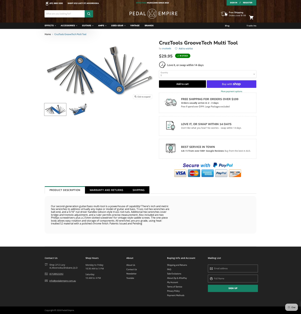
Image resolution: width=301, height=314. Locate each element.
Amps (101, 25)
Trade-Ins (251, 26)
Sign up (232, 288)
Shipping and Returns (177, 265)
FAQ (169, 269)
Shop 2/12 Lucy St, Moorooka (83, 3)
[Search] (89, 13)
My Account (172, 282)
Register (247, 2)
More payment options (231, 91)
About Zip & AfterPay (177, 278)
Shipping (139, 190)
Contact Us (131, 269)
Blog (227, 26)
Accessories (68, 25)
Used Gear (117, 25)
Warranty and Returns (106, 190)
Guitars (87, 25)
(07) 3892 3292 (56, 3)
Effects (49, 25)
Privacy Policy (173, 290)
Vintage (135, 25)
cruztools (166, 48)
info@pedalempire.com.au (62, 280)
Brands (149, 25)
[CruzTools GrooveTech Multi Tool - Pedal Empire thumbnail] (55, 109)
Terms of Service (174, 286)
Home (48, 34)
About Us (130, 265)
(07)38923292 (56, 273)
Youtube (130, 278)
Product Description (65, 190)
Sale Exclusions (174, 273)
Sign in (233, 2)
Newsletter (131, 273)
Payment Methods (175, 295)
